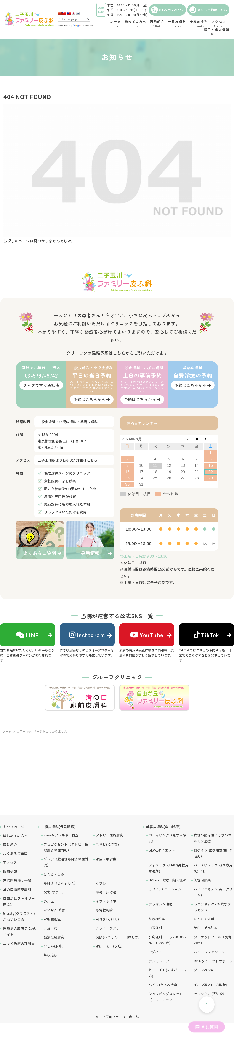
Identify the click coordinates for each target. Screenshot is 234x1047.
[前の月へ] (183, 439)
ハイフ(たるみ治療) (163, 984)
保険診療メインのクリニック (67, 473)
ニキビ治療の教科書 (19, 943)
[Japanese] (73, 13)
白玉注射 (155, 927)
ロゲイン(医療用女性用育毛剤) (213, 853)
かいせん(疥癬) (55, 909)
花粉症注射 (157, 918)
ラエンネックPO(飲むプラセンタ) (212, 907)
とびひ (101, 883)
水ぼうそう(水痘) (109, 946)
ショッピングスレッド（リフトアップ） (166, 996)
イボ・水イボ (106, 901)
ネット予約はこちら (212, 10)
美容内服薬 (202, 880)
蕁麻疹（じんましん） (61, 883)
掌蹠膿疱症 (52, 919)
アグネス (155, 951)
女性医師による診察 (60, 480)
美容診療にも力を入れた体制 (67, 504)
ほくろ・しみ (54, 874)
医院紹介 (10, 844)
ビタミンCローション (165, 888)
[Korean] (78, 13)
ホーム (7, 731)
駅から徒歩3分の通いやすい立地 (70, 488)
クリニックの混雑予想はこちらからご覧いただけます (117, 353)
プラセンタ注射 (161, 904)
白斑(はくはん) (107, 919)
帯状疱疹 (50, 954)
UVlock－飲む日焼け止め (168, 880)
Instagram (91, 634)
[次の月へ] (210, 439)
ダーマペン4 (203, 969)
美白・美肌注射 (206, 927)
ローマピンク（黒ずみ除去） (167, 838)
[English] (69, 13)
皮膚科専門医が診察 (60, 496)
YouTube (151, 634)
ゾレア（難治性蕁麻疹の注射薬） (66, 862)
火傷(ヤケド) (53, 891)
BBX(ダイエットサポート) (214, 960)
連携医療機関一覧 (17, 880)
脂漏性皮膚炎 (54, 936)
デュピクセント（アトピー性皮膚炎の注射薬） (66, 847)
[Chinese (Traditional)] (64, 13)
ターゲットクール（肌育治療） (212, 939)
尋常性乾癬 (104, 909)
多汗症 (49, 901)
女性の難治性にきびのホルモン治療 (212, 838)
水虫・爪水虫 (106, 859)
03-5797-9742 (171, 10)
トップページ (13, 826)
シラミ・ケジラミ (109, 928)
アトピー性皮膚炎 (109, 835)
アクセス (10, 862)
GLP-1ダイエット (162, 850)
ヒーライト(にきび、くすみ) (168, 972)
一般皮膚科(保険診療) (58, 826)
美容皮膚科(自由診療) (163, 826)
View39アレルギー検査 (61, 835)
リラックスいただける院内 (65, 511)
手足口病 (50, 928)
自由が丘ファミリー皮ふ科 (19, 901)
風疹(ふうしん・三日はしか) (117, 936)
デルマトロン (159, 960)
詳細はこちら (86, 460)
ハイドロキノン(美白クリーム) (213, 891)
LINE (32, 634)
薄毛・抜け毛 (106, 891)
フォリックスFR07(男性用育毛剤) (169, 867)
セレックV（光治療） (210, 993)
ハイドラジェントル (209, 951)
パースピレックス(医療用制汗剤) (213, 867)
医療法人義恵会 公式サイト (19, 931)
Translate (87, 25)
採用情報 (10, 871)
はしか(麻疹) (53, 946)
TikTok (210, 634)
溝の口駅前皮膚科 (17, 889)
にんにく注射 (204, 918)
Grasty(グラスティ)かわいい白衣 (19, 916)
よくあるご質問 (15, 853)
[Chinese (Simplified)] (60, 13)
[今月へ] (197, 439)
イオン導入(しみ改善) (210, 984)
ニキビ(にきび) (107, 844)
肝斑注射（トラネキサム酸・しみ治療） (167, 939)
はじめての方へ (15, 835)
